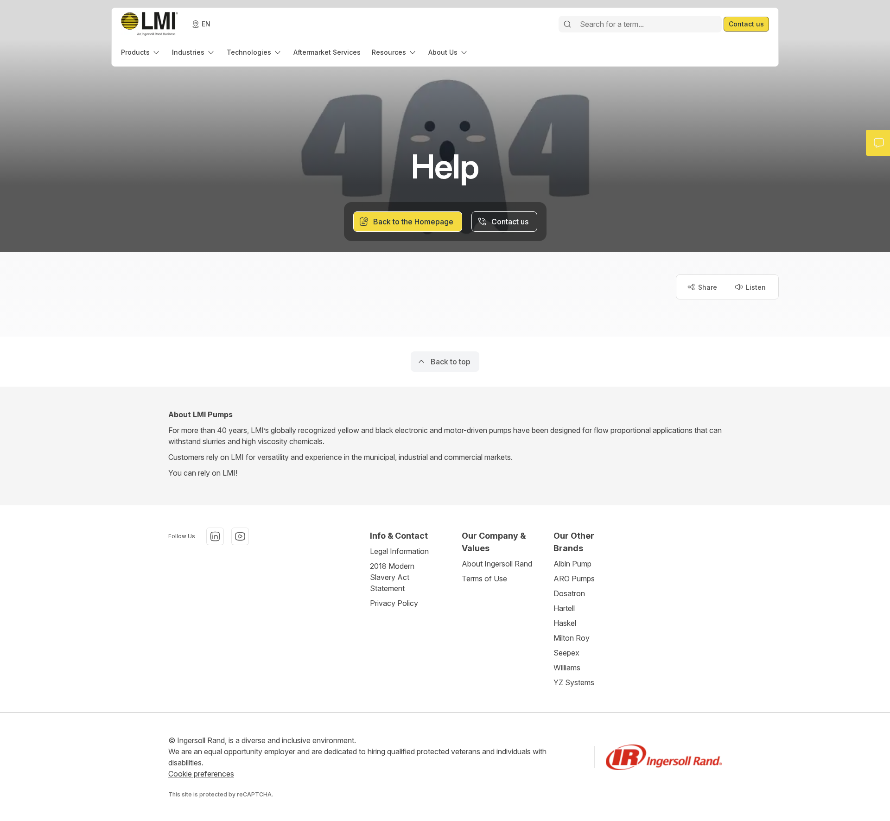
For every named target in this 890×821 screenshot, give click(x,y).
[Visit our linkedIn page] (215, 536)
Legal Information (399, 551)
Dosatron (569, 593)
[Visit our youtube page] (240, 536)
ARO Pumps (574, 578)
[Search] (567, 24)
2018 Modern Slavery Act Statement (392, 577)
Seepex (566, 652)
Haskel (564, 623)
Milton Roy (571, 638)
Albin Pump (572, 563)
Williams (566, 667)
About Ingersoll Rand (497, 563)
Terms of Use (484, 578)
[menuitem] (141, 52)
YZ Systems (573, 682)
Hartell (564, 608)
